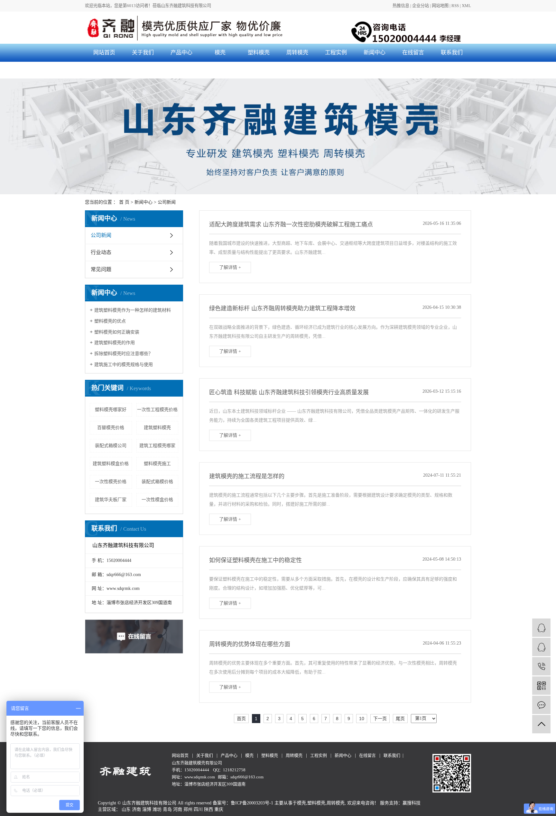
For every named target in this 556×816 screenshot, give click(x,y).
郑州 (187, 809)
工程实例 (336, 53)
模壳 (220, 53)
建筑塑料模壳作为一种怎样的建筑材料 (132, 310)
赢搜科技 (412, 803)
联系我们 (452, 53)
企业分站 (420, 5)
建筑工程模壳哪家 (157, 445)
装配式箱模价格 (157, 481)
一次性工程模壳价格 (157, 409)
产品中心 (181, 53)
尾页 (400, 718)
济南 (136, 809)
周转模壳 (297, 53)
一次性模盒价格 (157, 499)
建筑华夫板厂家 (110, 499)
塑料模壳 (259, 53)
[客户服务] (541, 628)
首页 (241, 718)
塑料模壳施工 (157, 463)
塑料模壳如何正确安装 (116, 332)
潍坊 (157, 809)
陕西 (208, 809)
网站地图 (440, 5)
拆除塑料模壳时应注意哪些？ (123, 353)
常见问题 (101, 269)
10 (361, 718)
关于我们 (143, 53)
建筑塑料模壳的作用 (114, 342)
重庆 (218, 809)
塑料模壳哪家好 (110, 409)
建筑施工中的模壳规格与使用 (123, 364)
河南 (177, 809)
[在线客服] (541, 647)
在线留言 (413, 53)
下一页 (380, 718)
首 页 (124, 202)
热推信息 (401, 5)
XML (466, 5)
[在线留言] (541, 705)
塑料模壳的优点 (110, 321)
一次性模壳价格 (110, 481)
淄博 (146, 809)
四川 (198, 809)
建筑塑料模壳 (157, 427)
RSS (455, 5)
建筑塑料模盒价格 (111, 463)
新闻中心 (374, 53)
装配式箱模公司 (110, 445)
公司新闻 (167, 202)
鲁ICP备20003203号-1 (252, 803)
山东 (126, 809)
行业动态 (101, 252)
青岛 (167, 809)
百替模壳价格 (110, 427)
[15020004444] (541, 666)
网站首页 (104, 53)
